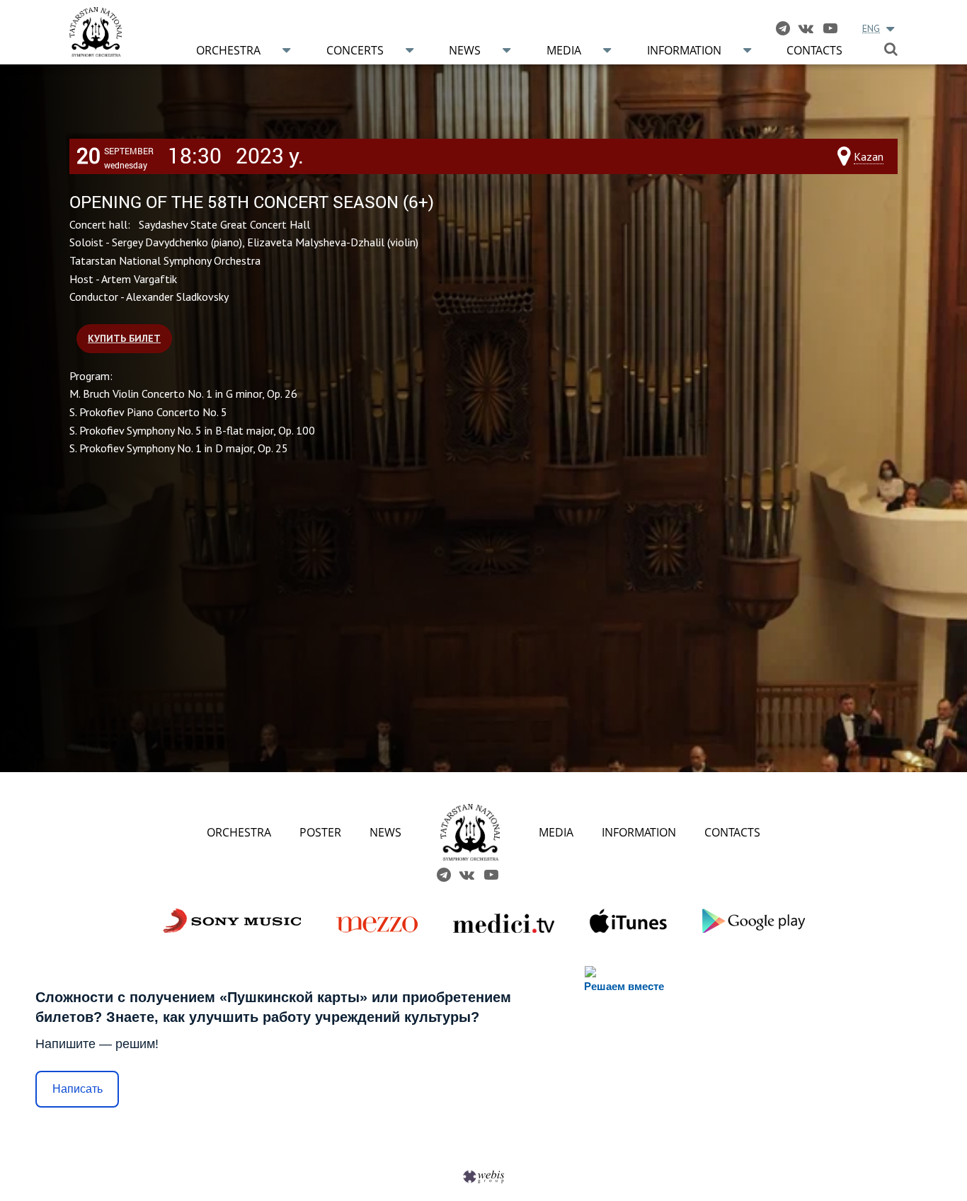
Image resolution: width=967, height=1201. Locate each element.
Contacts (814, 50)
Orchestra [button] (228, 50)
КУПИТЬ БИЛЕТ (124, 338)
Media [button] (564, 50)
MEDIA (556, 832)
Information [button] (684, 50)
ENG (871, 28)
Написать (77, 1089)
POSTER (320, 832)
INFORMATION (639, 832)
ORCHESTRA (239, 832)
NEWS (385, 832)
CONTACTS (732, 832)
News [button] (465, 50)
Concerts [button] (355, 50)
